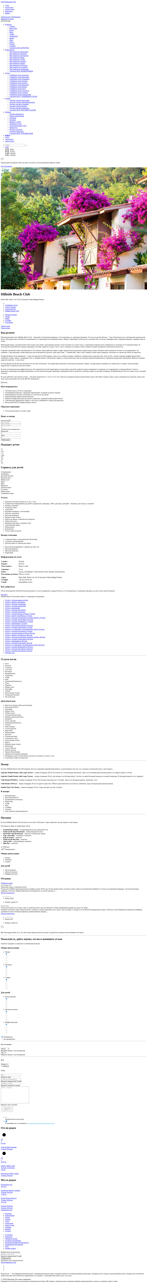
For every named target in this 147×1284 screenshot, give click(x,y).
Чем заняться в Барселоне (18, 52)
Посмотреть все (6, 1185)
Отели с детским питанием (15, 612)
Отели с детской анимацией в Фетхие (19, 647)
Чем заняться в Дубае (17, 59)
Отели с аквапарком (12, 608)
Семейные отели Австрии (19, 75)
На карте (4, 594)
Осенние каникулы (16, 131)
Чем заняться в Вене (16, 57)
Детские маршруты (16, 114)
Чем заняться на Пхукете (18, 65)
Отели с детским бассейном (15, 610)
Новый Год (13, 128)
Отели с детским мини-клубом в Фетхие (20, 633)
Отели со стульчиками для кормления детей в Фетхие (24, 645)
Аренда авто (9, 9)
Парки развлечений (16, 116)
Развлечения (9, 50)
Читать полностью (7, 893)
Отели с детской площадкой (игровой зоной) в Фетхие (25, 637)
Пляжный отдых (15, 124)
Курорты (8, 24)
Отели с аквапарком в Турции (16, 623)
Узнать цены (5, 326)
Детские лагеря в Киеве (18, 106)
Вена (11, 32)
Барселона (13, 28)
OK (2, 166)
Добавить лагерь (11, 1239)
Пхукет (12, 44)
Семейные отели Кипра (18, 87)
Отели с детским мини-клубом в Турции (20, 614)
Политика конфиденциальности (17, 1242)
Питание (12, 120)
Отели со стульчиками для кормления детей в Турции (25, 629)
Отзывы (8, 320)
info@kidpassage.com (8, 2)
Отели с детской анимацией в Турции (19, 621)
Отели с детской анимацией (15, 606)
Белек (11, 30)
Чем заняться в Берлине (18, 54)
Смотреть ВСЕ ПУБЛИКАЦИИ (21, 133)
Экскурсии (9, 7)
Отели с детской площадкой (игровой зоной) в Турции (25, 618)
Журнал (8, 112)
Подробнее (8, 166)
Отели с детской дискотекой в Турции (19, 620)
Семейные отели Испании (19, 85)
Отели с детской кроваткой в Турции (18, 627)
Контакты (8, 11)
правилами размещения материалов (41, 1123)
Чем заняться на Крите (17, 61)
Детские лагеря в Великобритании (22, 102)
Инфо (7, 318)
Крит (11, 40)
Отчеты (8, 1231)
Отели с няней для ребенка (15, 602)
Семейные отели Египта (18, 83)
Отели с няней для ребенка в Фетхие (18, 635)
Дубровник (13, 36)
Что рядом (9, 322)
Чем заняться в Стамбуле (18, 67)
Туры (7, 5)
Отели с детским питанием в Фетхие (18, 651)
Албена (12, 26)
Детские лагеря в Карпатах (19, 108)
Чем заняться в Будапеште (19, 56)
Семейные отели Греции (18, 81)
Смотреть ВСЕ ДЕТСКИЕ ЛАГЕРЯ (22, 110)
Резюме (11, 315)
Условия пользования (13, 1241)
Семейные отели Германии (19, 79)
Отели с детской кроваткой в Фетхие (18, 643)
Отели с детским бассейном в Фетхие (19, 649)
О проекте (9, 1235)
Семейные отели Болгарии (19, 77)
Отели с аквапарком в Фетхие (16, 641)
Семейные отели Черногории (20, 94)
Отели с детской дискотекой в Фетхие (19, 639)
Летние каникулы (15, 129)
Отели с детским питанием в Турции (18, 631)
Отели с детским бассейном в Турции (19, 625)
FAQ (7, 1246)
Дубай (11, 34)
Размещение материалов (14, 1244)
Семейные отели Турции (18, 93)
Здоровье (12, 118)
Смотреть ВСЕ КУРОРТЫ (19, 48)
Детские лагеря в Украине (19, 104)
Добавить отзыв (7, 883)
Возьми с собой (15, 122)
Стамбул (12, 46)
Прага (11, 42)
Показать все (10, 653)
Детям (7, 317)
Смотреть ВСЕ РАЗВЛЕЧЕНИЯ (21, 71)
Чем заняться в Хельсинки (19, 69)
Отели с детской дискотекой (15, 604)
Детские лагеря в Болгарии (19, 100)
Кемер (11, 38)
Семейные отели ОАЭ (17, 89)
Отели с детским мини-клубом (16, 600)
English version (10, 1248)
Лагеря (7, 98)
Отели (7, 73)
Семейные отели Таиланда (19, 91)
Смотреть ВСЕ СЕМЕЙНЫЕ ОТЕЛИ (23, 96)
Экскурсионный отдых (17, 126)
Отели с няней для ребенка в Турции (18, 616)
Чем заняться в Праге (17, 63)
